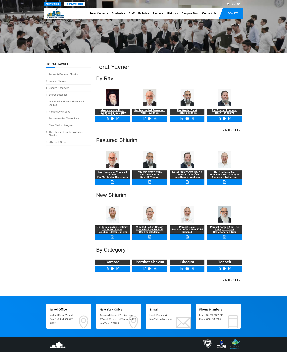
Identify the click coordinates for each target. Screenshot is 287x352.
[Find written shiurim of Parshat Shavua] (155, 269)
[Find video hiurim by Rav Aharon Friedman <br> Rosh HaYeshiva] (224, 118)
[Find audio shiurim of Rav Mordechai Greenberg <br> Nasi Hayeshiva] (144, 118)
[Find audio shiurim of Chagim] (182, 269)
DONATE (233, 13)
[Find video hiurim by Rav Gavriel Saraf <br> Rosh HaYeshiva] (187, 118)
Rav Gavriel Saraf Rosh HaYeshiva (187, 111)
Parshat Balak (187, 227)
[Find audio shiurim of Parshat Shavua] (144, 269)
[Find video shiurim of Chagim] (187, 269)
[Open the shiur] (112, 182)
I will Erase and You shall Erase (112, 173)
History (171, 13)
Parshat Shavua (57, 81)
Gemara (112, 262)
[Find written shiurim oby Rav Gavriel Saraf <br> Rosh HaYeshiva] (192, 118)
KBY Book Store (57, 142)
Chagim (187, 262)
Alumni (156, 13)
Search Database (58, 94)
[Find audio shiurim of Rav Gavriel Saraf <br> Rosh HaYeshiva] (182, 118)
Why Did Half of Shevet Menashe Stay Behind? (149, 228)
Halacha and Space (59, 111)
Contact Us (209, 13)
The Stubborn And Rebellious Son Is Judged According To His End (224, 175)
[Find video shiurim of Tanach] (224, 269)
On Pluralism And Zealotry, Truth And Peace (112, 228)
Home (233, 24)
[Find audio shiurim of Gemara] (107, 269)
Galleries (143, 13)
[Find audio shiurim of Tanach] (219, 269)
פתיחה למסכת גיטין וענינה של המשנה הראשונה (187, 173)
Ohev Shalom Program (61, 125)
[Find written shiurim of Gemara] (117, 269)
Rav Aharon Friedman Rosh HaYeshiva (224, 111)
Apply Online (52, 3)
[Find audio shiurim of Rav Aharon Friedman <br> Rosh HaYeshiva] (219, 118)
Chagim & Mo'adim (59, 87)
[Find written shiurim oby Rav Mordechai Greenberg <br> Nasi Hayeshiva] (155, 118)
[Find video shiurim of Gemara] (112, 269)
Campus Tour (190, 13)
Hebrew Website (74, 3)
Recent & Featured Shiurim (63, 74)
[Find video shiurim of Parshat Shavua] (149, 269)
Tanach (224, 262)
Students (117, 13)
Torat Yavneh (98, 13)
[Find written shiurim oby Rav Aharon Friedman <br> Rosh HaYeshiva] (229, 118)
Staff (132, 13)
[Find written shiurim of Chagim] (192, 269)
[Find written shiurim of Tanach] (229, 269)
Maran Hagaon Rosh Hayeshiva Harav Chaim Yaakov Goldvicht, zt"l (112, 114)
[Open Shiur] (112, 237)
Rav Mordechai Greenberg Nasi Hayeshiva (149, 111)
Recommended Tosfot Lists (64, 118)
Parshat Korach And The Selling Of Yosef (224, 228)
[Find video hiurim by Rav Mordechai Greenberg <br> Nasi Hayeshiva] (149, 118)
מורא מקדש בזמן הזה (150, 172)
